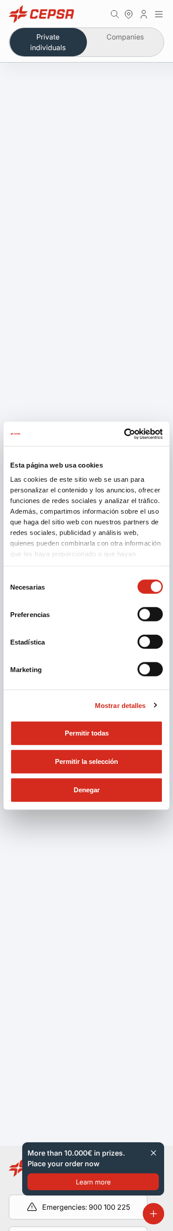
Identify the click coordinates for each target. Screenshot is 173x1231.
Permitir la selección (86, 761)
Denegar (87, 790)
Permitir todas (87, 733)
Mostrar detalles (120, 705)
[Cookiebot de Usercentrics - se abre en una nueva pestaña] (124, 434)
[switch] (150, 614)
